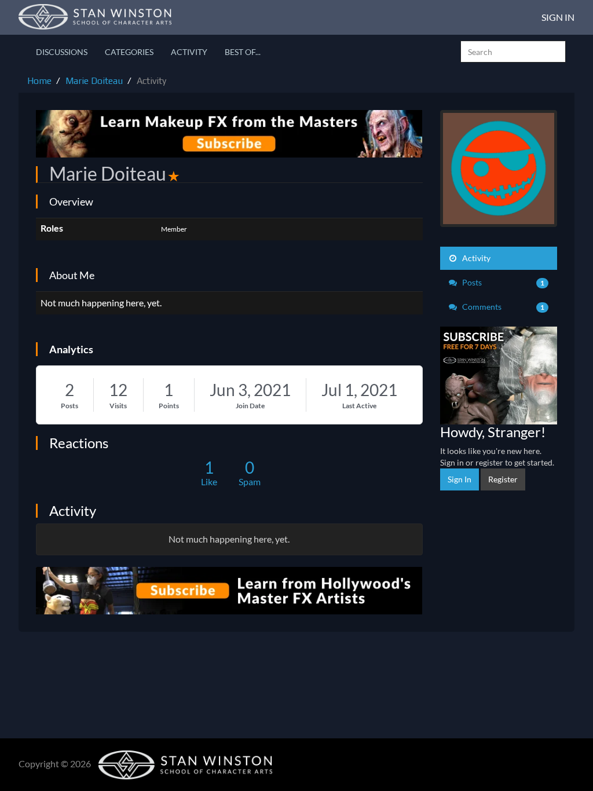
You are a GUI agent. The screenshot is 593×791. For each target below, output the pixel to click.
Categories (129, 52)
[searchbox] (513, 52)
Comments (502, 307)
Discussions (61, 52)
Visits (118, 405)
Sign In (557, 17)
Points (169, 405)
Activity (189, 52)
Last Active (359, 405)
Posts (69, 405)
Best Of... (243, 52)
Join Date (250, 405)
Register (503, 479)
